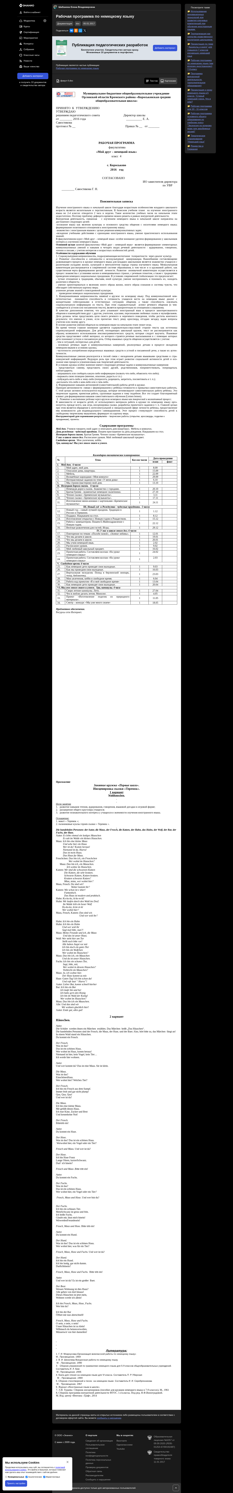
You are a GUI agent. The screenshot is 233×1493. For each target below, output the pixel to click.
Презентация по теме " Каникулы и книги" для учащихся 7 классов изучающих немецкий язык (200, 50)
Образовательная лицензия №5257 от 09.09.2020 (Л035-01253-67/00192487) (164, 1441)
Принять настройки (16, 1483)
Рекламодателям (94, 1475)
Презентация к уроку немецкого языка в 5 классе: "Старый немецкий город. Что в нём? (199, 96)
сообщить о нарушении (109, 1418)
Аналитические (35, 1477)
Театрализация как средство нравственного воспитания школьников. (200, 36)
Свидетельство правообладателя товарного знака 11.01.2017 (163, 1457)
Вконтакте (121, 1441)
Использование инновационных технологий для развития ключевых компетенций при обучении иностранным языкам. (199, 20)
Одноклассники (124, 1445)
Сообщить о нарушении (98, 1479)
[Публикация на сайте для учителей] (61, 48)
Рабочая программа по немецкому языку (77, 68)
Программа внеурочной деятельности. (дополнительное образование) (196, 79)
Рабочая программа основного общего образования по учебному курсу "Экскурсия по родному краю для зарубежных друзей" (199, 122)
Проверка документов (97, 1467)
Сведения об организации (99, 1441)
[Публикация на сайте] (45, 21)
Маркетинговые (53, 1477)
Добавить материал (33, 76)
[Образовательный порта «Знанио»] (25, 6)
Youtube (120, 1449)
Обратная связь (94, 1471)
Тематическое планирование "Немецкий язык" (196, 139)
